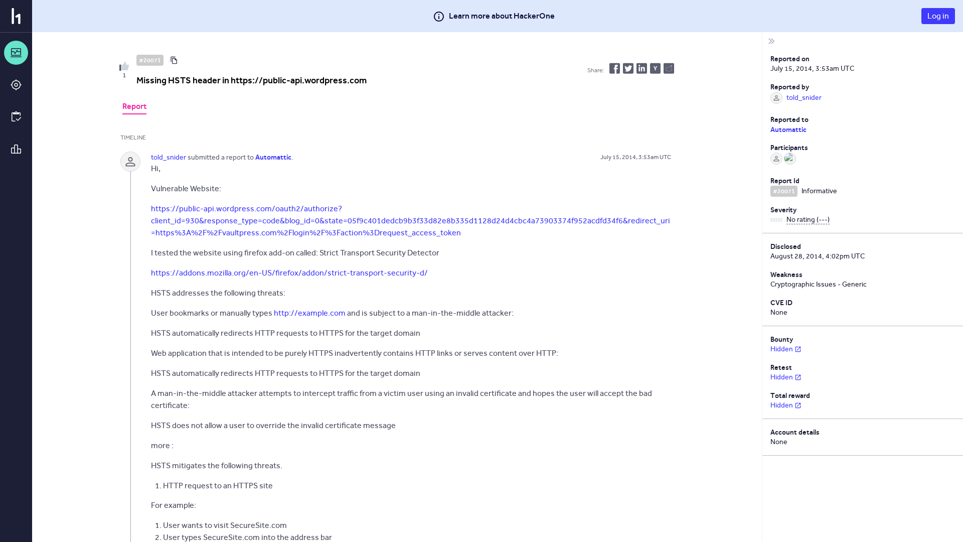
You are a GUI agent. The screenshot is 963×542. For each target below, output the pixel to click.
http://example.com (310, 313)
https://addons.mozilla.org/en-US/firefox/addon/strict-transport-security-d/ (289, 273)
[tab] (134, 107)
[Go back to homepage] (16, 16)
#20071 (150, 60)
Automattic (788, 129)
